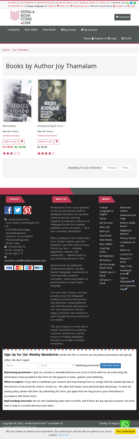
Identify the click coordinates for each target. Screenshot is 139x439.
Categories (14, 29)
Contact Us (103, 3)
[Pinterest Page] (27, 213)
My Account (90, 30)
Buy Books (69, 30)
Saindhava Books (11, 136)
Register (119, 6)
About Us (125, 250)
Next (127, 168)
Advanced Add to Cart (66, 3)
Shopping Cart (80, 6)
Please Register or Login (100, 38)
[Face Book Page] (8, 213)
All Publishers (27, 3)
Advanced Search (45, 3)
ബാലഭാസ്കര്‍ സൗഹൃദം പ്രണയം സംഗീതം (65, 126)
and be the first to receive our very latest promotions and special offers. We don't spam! (67, 357)
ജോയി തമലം (11, 131)
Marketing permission (87, 365)
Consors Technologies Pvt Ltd (19, 427)
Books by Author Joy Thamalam (51, 66)
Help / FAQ (126, 266)
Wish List (63, 6)
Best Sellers (31, 29)
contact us (51, 386)
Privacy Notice (128, 238)
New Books (49, 29)
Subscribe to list (110, 365)
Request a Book (87, 3)
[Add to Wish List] (22, 141)
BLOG (127, 38)
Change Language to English (107, 211)
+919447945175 (15, 6)
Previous (111, 168)
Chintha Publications (47, 136)
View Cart (105, 227)
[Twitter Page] (18, 213)
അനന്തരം (9, 126)
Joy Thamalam (21, 50)
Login (132, 6)
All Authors (13, 3)
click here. (33, 391)
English (50, 6)
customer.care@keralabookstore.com (25, 260)
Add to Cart (10, 141)
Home (6, 50)
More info (63, 435)
